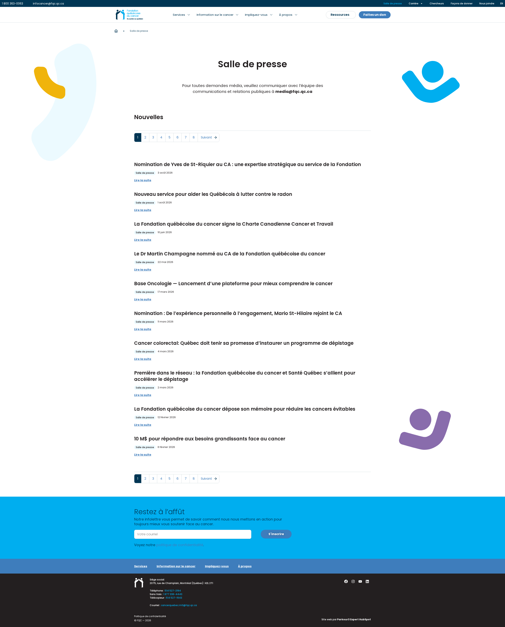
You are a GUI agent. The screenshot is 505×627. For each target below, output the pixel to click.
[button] (181, 14)
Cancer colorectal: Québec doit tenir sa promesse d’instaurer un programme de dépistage (244, 343)
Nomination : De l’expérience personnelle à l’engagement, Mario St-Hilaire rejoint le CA (238, 313)
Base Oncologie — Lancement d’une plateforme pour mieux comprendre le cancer (233, 283)
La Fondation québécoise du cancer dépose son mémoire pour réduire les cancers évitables (244, 409)
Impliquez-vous (217, 566)
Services (140, 566)
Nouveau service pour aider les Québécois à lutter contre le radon (213, 194)
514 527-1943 (174, 597)
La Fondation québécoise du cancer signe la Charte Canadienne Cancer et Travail (233, 224)
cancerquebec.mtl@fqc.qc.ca (179, 605)
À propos (245, 566)
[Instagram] (353, 581)
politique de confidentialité (179, 544)
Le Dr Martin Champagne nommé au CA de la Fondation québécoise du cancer (229, 253)
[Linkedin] (367, 581)
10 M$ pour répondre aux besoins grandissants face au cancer (209, 438)
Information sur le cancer (176, 566)
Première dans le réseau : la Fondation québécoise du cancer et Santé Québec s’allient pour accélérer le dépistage (244, 376)
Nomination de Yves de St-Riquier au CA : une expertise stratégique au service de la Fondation (247, 164)
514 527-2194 (173, 590)
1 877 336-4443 (172, 594)
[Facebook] (346, 581)
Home (116, 31)
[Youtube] (360, 581)
